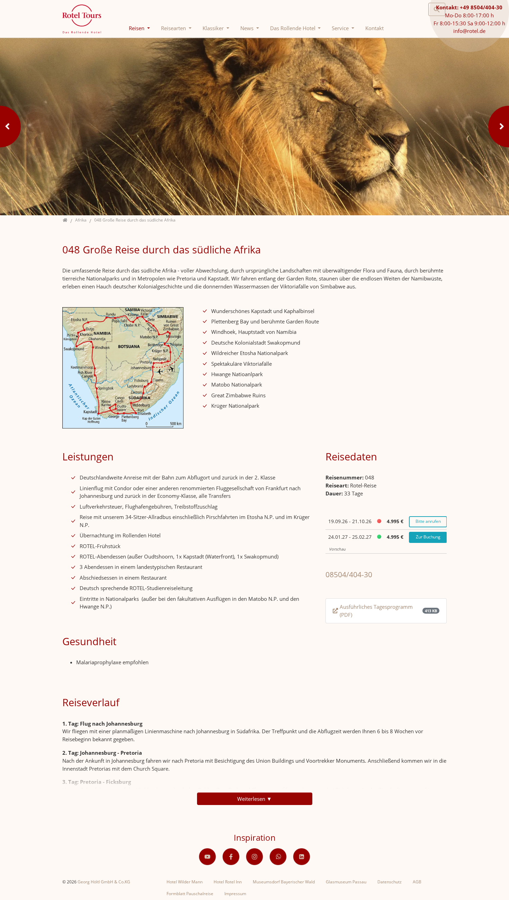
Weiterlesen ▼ (254, 798)
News (247, 28)
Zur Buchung (428, 537)
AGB (417, 882)
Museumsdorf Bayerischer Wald (284, 882)
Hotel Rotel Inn (228, 882)
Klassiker (214, 28)
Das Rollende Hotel (293, 28)
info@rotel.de (469, 30)
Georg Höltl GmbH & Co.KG (104, 882)
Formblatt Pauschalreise (190, 894)
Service (341, 28)
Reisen (137, 28)
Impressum (235, 894)
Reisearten (174, 28)
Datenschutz (389, 882)
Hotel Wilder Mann (185, 882)
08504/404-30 (348, 574)
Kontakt (374, 28)
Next (498, 126)
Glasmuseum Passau (346, 882)
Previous (10, 126)
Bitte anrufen (428, 521)
